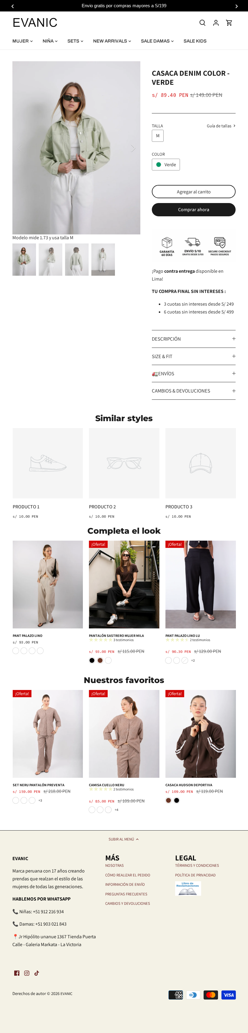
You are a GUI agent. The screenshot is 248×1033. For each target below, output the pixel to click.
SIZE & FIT (162, 356)
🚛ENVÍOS (163, 373)
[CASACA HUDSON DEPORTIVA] (200, 734)
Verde (170, 164)
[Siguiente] (125, 147)
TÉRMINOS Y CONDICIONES (197, 865)
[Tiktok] (36, 973)
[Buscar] (202, 22)
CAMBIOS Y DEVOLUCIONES (127, 903)
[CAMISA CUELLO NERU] (124, 734)
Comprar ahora (193, 209)
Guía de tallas (219, 126)
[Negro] (92, 660)
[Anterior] (27, 147)
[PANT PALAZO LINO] (48, 584)
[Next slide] (236, 6)
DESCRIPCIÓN (166, 338)
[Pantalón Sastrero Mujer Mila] (124, 584)
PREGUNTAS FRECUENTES (126, 894)
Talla (157, 125)
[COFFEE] (177, 660)
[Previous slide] (12, 6)
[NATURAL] (185, 660)
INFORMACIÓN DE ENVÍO (125, 884)
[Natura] (24, 800)
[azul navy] (108, 660)
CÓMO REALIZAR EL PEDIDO (127, 875)
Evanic (66, 993)
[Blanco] (108, 810)
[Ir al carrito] (229, 22)
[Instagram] (26, 973)
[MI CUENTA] (216, 22)
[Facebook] (16, 973)
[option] (76, 147)
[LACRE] (16, 800)
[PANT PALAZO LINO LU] (200, 584)
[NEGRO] (168, 660)
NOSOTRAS (114, 865)
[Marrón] (100, 660)
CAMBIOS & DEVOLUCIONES (181, 390)
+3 (40, 800)
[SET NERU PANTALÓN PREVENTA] (48, 734)
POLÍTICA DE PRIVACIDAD (195, 875)
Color (158, 154)
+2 (193, 660)
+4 (116, 809)
